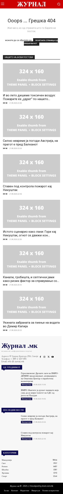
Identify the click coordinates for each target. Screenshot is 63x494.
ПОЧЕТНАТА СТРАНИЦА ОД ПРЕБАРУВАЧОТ (41, 42)
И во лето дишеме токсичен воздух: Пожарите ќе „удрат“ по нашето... (29, 97)
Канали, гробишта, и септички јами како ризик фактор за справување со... (31, 279)
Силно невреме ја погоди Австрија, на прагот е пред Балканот (30, 142)
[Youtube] (53, 357)
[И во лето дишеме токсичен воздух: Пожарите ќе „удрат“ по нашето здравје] (31, 77)
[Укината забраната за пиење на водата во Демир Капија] (31, 305)
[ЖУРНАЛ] (31, 4)
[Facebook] (40, 357)
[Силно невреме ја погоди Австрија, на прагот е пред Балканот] (31, 123)
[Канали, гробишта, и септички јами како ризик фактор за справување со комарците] (31, 259)
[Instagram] (44, 357)
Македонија (26, 385)
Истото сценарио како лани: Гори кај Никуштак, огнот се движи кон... (29, 233)
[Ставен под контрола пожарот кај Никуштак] (31, 168)
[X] (48, 357)
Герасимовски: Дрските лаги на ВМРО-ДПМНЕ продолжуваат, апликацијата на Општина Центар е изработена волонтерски (39, 377)
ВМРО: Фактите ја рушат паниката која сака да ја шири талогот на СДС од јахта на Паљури (40, 393)
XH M (5, 103)
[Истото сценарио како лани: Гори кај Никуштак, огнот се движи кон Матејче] (31, 214)
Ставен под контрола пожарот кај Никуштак (37, 434)
